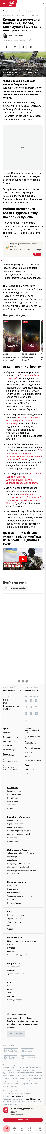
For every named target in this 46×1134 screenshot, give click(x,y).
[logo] (11, 3)
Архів (27, 765)
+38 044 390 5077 (32, 690)
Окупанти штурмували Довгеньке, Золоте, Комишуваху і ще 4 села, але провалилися (35, 11)
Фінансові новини (15, 893)
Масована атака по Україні (18, 834)
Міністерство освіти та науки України (23, 941)
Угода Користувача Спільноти (32, 737)
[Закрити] (41, 1109)
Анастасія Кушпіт (16, 35)
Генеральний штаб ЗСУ (24, 40)
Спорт (10, 982)
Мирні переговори (15, 827)
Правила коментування (30, 743)
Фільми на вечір (14, 922)
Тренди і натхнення (15, 974)
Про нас (6, 729)
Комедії (10, 925)
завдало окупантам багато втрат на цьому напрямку (23, 420)
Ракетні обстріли (14, 820)
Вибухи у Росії (13, 838)
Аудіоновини (12, 805)
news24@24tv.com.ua (12, 690)
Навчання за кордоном (17, 955)
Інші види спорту (14, 1000)
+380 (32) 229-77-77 (17, 1096)
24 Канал (6, 11)
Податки (10, 899)
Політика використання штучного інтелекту (11, 767)
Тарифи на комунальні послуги (20, 896)
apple (28, 1050)
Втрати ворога (13, 841)
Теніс (9, 993)
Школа (10, 944)
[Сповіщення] (43, 3)
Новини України (18, 11)
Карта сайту (29, 769)
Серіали (10, 929)
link (26, 700)
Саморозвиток (13, 951)
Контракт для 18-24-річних (18, 864)
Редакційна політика (11, 737)
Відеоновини (12, 801)
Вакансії (28, 756)
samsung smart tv (28, 1057)
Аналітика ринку (14, 967)
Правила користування (8, 755)
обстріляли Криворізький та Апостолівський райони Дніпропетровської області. (24, 478)
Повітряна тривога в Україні (19, 831)
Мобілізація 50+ (13, 857)
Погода (10, 808)
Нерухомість (13, 963)
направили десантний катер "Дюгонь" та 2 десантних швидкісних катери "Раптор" (23, 499)
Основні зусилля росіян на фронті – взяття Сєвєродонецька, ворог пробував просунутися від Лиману (22, 178)
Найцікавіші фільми (15, 915)
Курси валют (12, 889)
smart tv (10, 1057)
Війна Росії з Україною (18, 817)
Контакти (28, 752)
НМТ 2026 (11, 948)
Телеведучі (7, 745)
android (10, 1050)
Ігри (26, 773)
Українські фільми (15, 918)
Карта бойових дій (15, 824)
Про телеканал (9, 741)
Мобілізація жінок (14, 860)
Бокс (9, 986)
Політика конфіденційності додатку (32, 730)
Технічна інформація (33, 748)
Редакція (6, 733)
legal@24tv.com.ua (33, 1099)
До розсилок (16, 1034)
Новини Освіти (14, 937)
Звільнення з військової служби (20, 853)
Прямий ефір (12, 798)
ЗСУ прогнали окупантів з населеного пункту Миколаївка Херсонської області (24, 455)
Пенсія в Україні (14, 903)
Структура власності (33, 761)
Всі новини (12, 787)
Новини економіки (16, 882)
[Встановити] (23, 1114)
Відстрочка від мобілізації (18, 867)
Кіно (9, 912)
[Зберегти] (39, 47)
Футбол (10, 989)
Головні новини (14, 791)
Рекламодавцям (9, 750)
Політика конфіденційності (10, 761)
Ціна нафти (12, 886)
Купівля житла (13, 970)
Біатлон (10, 996)
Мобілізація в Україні (18, 850)
